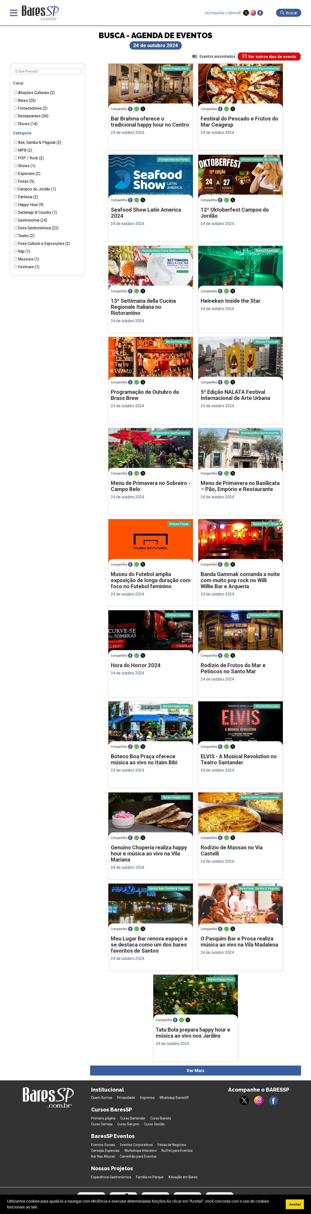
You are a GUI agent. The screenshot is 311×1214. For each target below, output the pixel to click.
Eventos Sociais (103, 1145)
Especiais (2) (29, 173)
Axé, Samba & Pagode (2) (39, 142)
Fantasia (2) (28, 197)
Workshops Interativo (140, 1151)
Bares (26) (27, 100)
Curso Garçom (128, 1124)
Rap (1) (24, 251)
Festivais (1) (28, 267)
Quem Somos (101, 1098)
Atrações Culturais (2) (36, 92)
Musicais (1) (28, 259)
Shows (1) (26, 166)
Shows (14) (27, 123)
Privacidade (126, 1098)
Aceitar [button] (295, 1204)
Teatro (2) (26, 235)
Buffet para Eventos (177, 1151)
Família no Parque (150, 1177)
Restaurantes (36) (33, 116)
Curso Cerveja (101, 1124)
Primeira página (103, 1118)
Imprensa (147, 1098)
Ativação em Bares (183, 1177)
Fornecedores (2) (32, 108)
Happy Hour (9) (30, 204)
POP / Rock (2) (31, 158)
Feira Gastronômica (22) (38, 228)
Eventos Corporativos (136, 1145)
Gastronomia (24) (32, 220)
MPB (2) (25, 150)
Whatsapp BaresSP (174, 1098)
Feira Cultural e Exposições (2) (44, 243)
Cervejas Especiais (105, 1151)
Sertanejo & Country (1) (37, 212)
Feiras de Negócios (172, 1145)
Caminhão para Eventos (138, 1156)
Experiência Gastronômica (111, 1177)
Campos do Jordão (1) (37, 189)
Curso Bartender (133, 1118)
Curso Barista (160, 1118)
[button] (40, 1207)
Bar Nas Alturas (103, 1156)
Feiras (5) (26, 181)
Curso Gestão (154, 1124)
